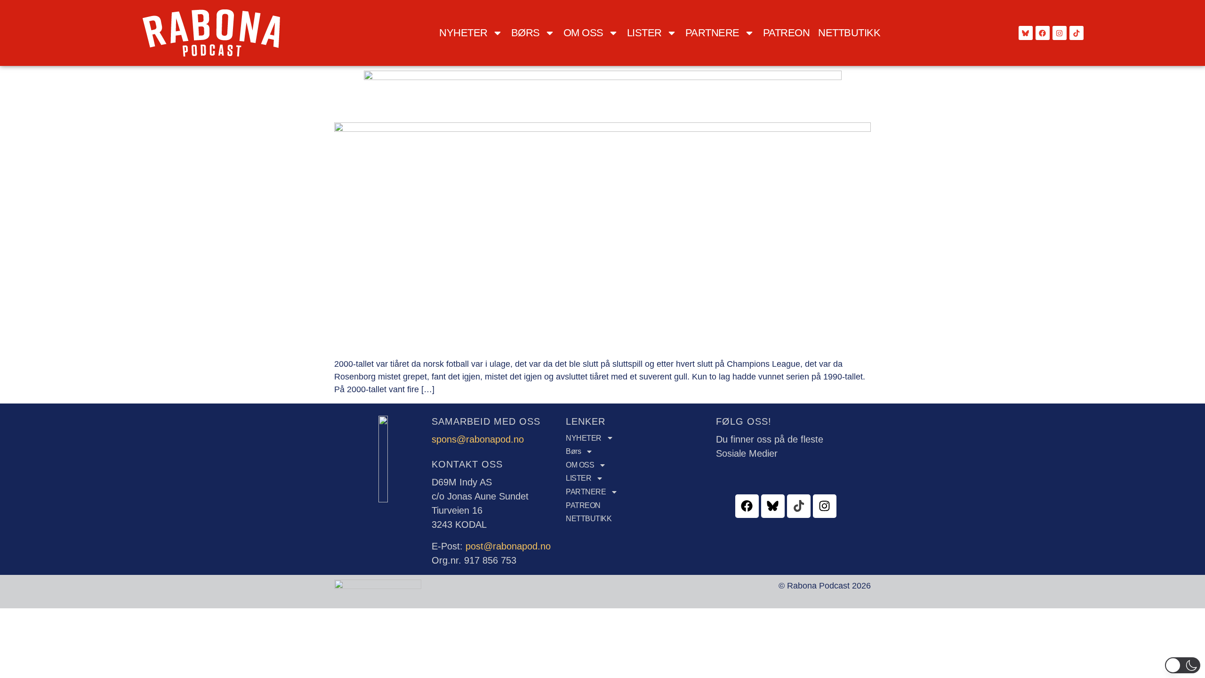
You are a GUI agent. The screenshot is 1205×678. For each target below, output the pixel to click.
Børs (525, 33)
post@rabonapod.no (508, 546)
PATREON (786, 33)
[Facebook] (1043, 33)
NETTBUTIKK (849, 33)
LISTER (644, 33)
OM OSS (583, 33)
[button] (1182, 665)
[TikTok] (1076, 33)
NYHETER (463, 33)
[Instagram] (1059, 33)
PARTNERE (712, 33)
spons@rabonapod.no (478, 439)
